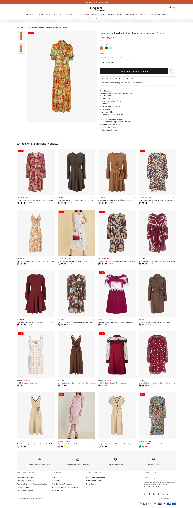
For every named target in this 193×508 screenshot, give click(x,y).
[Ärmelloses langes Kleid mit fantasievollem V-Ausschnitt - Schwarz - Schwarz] (65, 385)
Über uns (55, 477)
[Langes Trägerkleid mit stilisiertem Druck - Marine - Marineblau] (25, 263)
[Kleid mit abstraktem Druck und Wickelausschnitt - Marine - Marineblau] (143, 203)
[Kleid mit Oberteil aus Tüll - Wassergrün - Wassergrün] (102, 385)
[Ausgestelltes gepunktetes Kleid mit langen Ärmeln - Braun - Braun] (146, 385)
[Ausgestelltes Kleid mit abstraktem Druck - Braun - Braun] (146, 263)
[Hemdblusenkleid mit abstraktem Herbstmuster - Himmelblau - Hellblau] (111, 48)
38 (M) (113, 58)
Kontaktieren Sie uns (94, 480)
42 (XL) (131, 58)
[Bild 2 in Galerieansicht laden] (21, 48)
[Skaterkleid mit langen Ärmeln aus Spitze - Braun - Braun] (21, 324)
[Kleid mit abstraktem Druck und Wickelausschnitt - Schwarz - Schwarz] (146, 203)
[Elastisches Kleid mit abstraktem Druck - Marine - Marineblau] (25, 203)
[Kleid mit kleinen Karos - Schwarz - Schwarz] (21, 385)
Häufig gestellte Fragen (95, 477)
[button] (19, 8)
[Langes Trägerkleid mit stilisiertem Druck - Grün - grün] (21, 263)
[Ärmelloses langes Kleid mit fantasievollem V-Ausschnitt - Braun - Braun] (21, 446)
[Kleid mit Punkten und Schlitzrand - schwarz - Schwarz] (62, 263)
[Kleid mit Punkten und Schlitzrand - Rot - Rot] (65, 263)
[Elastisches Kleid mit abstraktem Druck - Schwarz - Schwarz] (21, 203)
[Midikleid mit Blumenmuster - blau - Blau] (143, 446)
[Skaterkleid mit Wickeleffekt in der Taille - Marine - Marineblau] (65, 203)
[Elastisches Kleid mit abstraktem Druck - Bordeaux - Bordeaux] (102, 263)
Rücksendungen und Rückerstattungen (32, 484)
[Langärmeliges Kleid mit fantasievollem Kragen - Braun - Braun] (102, 446)
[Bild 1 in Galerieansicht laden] (21, 36)
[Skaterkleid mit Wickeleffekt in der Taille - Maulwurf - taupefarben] (62, 203)
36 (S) (104, 58)
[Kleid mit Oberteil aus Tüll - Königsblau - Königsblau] (106, 385)
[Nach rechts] (94, 79)
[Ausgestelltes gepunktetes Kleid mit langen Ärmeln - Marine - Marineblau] (143, 385)
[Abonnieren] (175, 478)
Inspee (24, 498)
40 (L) (122, 58)
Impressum (56, 480)
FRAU (28, 27)
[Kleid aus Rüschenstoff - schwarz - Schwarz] (62, 446)
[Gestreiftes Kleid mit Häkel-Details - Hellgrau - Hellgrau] (102, 324)
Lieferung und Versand (25, 480)
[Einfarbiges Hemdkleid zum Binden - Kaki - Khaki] (143, 324)
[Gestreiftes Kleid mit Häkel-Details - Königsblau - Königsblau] (106, 324)
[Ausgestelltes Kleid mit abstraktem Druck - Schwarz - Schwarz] (143, 263)
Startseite (20, 27)
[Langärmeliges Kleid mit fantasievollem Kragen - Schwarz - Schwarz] (106, 446)
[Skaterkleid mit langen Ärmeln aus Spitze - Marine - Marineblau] (25, 324)
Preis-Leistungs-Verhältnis (62, 484)
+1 (29, 202)
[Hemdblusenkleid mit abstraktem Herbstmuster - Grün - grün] (106, 48)
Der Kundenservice (24, 487)
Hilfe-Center (91, 484)
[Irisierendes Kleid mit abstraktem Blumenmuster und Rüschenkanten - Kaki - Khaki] (62, 324)
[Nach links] (29, 79)
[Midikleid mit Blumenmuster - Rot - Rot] (146, 446)
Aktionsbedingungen (25, 490)
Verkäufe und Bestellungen (27, 477)
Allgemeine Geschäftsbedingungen (65, 487)
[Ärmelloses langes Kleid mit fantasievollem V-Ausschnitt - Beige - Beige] (62, 385)
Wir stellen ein (57, 490)
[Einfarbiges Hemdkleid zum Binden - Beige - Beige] (146, 324)
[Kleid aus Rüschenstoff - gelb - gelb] (65, 446)
